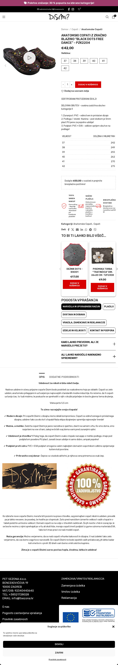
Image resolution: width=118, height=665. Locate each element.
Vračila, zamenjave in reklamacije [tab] (84, 322)
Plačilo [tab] (109, 306)
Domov (65, 29)
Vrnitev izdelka (70, 591)
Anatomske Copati (91, 29)
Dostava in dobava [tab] (74, 314)
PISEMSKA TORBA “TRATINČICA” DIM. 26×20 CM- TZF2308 (102, 272)
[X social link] (72, 229)
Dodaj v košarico (88, 84)
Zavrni (59, 652)
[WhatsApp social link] (86, 229)
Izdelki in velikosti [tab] (74, 330)
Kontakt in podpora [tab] (102, 330)
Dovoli (59, 644)
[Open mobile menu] (4, 17)
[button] (113, 626)
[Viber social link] (95, 229)
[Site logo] (59, 17)
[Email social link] (77, 229)
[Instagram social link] (73, 9)
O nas (5, 606)
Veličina (65, 53)
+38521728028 (19, 594)
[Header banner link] (59, 3)
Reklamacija (69, 598)
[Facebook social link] (69, 9)
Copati (75, 29)
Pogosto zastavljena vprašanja (22, 613)
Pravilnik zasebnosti (57, 659)
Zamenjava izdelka (73, 585)
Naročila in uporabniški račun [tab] (81, 306)
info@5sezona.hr (22, 598)
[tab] (42, 376)
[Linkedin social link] (82, 229)
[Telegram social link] (90, 229)
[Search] (107, 17)
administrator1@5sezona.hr (51, 9)
